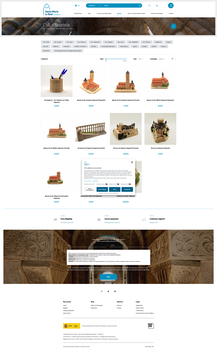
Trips (89, 13)
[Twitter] (108, 291)
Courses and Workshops (104, 13)
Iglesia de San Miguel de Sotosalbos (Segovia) (56, 197)
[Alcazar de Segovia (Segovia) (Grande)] (126, 129)
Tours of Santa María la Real (136, 13)
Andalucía (158, 42)
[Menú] (171, 5)
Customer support (157, 218)
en (79, 5)
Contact (171, 13)
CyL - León (69, 42)
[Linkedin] (115, 291)
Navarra (163, 46)
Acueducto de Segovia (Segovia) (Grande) (91, 148)
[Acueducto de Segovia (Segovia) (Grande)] (91, 129)
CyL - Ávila (46, 42)
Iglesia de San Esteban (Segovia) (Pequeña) (91, 100)
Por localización (60, 28)
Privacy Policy (140, 308)
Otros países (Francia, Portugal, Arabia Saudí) (68, 50)
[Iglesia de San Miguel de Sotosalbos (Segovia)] (57, 177)
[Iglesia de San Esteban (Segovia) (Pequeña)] (91, 81)
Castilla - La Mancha (80, 46)
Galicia (135, 46)
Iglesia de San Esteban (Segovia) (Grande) (125, 100)
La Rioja (144, 46)
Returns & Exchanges (97, 305)
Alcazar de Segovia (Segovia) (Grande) (125, 148)
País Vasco (46, 50)
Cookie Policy (140, 310)
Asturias (45, 46)
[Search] (140, 5)
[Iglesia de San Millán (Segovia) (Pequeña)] (160, 81)
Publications (78, 13)
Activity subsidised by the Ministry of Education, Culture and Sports (99, 326)
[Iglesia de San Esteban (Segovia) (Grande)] (126, 81)
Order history (67, 313)
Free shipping (66, 218)
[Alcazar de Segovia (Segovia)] (160, 129)
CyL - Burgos (57, 42)
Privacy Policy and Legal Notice (140, 270)
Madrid (154, 46)
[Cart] (157, 5)
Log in (65, 305)
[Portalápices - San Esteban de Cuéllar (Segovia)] (57, 81)
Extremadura (124, 46)
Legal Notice (139, 305)
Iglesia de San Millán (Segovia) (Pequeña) (160, 100)
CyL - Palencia (81, 42)
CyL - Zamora (146, 42)
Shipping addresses (68, 310)
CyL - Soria (121, 42)
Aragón (168, 42)
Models (119, 13)
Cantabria (66, 46)
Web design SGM (149, 346)
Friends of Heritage (157, 13)
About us (119, 305)
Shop (48, 28)
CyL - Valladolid (133, 42)
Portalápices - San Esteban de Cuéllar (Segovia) (56, 101)
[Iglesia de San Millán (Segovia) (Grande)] (57, 129)
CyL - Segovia (108, 42)
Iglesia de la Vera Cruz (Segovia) (91, 196)
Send (108, 277)
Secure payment (111, 218)
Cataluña (93, 46)
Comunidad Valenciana (108, 46)
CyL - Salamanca (95, 42)
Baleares (55, 46)
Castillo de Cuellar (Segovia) (126, 196)
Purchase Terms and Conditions (145, 313)
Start (44, 28)
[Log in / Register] (149, 5)
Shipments (94, 308)
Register (65, 308)
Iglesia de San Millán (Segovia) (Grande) (57, 148)
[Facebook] (101, 291)
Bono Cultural (151, 326)
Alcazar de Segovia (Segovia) (160, 148)
